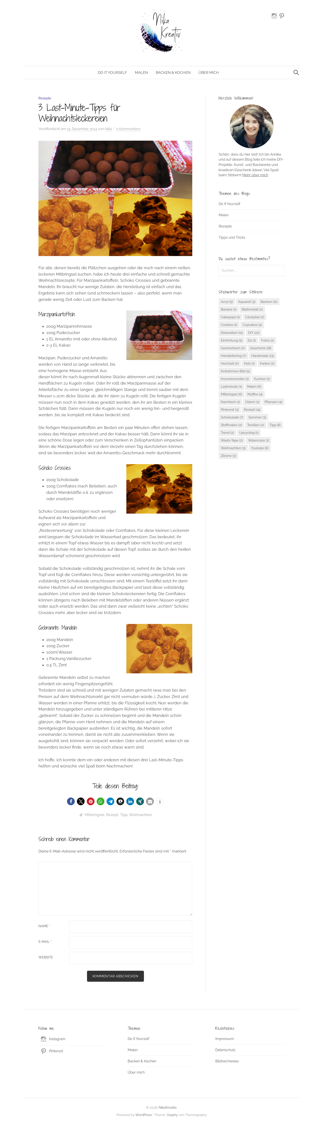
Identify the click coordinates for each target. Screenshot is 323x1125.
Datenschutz (225, 1050)
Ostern (252, 402)
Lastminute (231, 386)
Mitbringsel (94, 814)
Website (45, 957)
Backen (269, 302)
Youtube (260, 448)
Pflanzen (273, 402)
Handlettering (233, 356)
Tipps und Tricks (232, 237)
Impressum (224, 1039)
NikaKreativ (168, 1107)
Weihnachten (140, 814)
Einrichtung (231, 340)
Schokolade (232, 417)
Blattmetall (252, 309)
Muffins (255, 394)
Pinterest (230, 409)
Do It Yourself (112, 72)
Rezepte (44, 98)
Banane (228, 309)
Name (44, 926)
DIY (253, 332)
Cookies (229, 325)
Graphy (172, 1115)
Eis (252, 340)
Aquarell (246, 302)
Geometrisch (233, 348)
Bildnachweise (227, 1061)
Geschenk (260, 348)
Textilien (255, 425)
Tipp (123, 814)
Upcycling (248, 432)
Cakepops (230, 317)
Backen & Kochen (173, 72)
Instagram (57, 1039)
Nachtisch (230, 402)
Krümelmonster (235, 379)
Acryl (227, 302)
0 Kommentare (128, 129)
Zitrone (228, 456)
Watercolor (258, 440)
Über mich (208, 72)
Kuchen (262, 379)
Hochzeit (230, 363)
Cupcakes (252, 325)
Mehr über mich (255, 175)
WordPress (143, 1115)
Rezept (112, 814)
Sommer (257, 417)
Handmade (262, 356)
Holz (249, 363)
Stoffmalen (231, 425)
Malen (141, 72)
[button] (71, 801)
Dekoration (232, 332)
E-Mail (45, 941)
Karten (267, 363)
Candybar (254, 317)
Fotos (267, 340)
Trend (227, 432)
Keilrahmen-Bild (235, 371)
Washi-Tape (232, 440)
